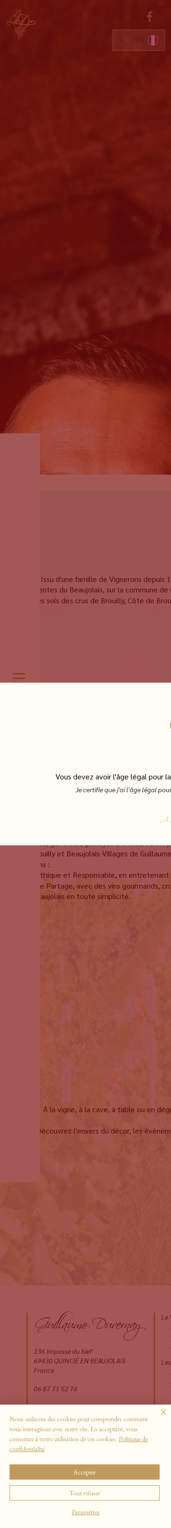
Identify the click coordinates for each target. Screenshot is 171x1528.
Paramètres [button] (86, 1512)
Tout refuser (84, 1493)
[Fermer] (157, 1417)
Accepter (84, 1472)
